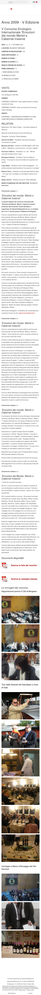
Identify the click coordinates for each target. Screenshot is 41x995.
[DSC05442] (20, 819)
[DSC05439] (20, 791)
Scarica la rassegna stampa (24, 578)
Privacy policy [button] (30, 990)
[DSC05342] (20, 666)
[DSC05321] (20, 638)
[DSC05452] (20, 848)
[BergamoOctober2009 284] (20, 734)
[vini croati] (20, 944)
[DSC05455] (20, 887)
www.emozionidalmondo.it (27, 313)
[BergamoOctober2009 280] (20, 706)
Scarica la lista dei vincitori (24, 565)
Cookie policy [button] (22, 990)
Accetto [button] (30, 993)
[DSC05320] (20, 609)
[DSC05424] (20, 762)
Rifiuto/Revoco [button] (12, 993)
